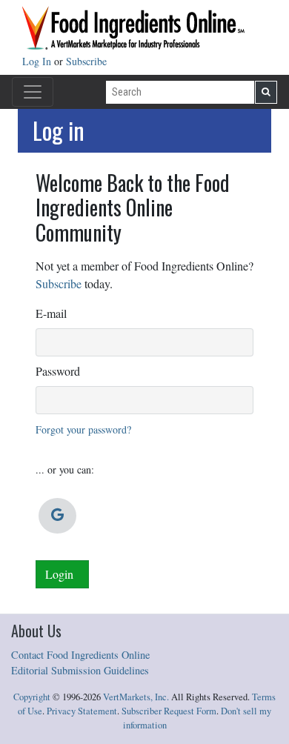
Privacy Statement (82, 711)
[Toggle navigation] (32, 92)
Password (58, 371)
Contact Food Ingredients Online (80, 655)
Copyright (31, 697)
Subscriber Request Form (169, 711)
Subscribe (86, 61)
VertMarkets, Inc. (136, 697)
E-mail (51, 313)
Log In (38, 61)
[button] (57, 516)
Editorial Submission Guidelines (80, 670)
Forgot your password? (83, 429)
